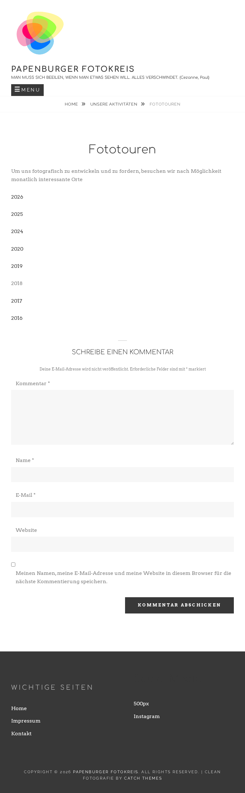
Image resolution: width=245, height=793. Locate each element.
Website (26, 530)
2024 (17, 231)
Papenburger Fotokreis (73, 69)
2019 (17, 266)
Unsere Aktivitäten (114, 104)
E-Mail (26, 495)
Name (25, 460)
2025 (17, 214)
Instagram (147, 716)
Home (72, 104)
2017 (16, 301)
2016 (17, 318)
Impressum (26, 721)
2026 (17, 197)
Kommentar (33, 383)
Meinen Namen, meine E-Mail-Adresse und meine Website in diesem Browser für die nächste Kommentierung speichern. (123, 577)
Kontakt (21, 734)
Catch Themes (143, 778)
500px (141, 704)
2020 (17, 249)
